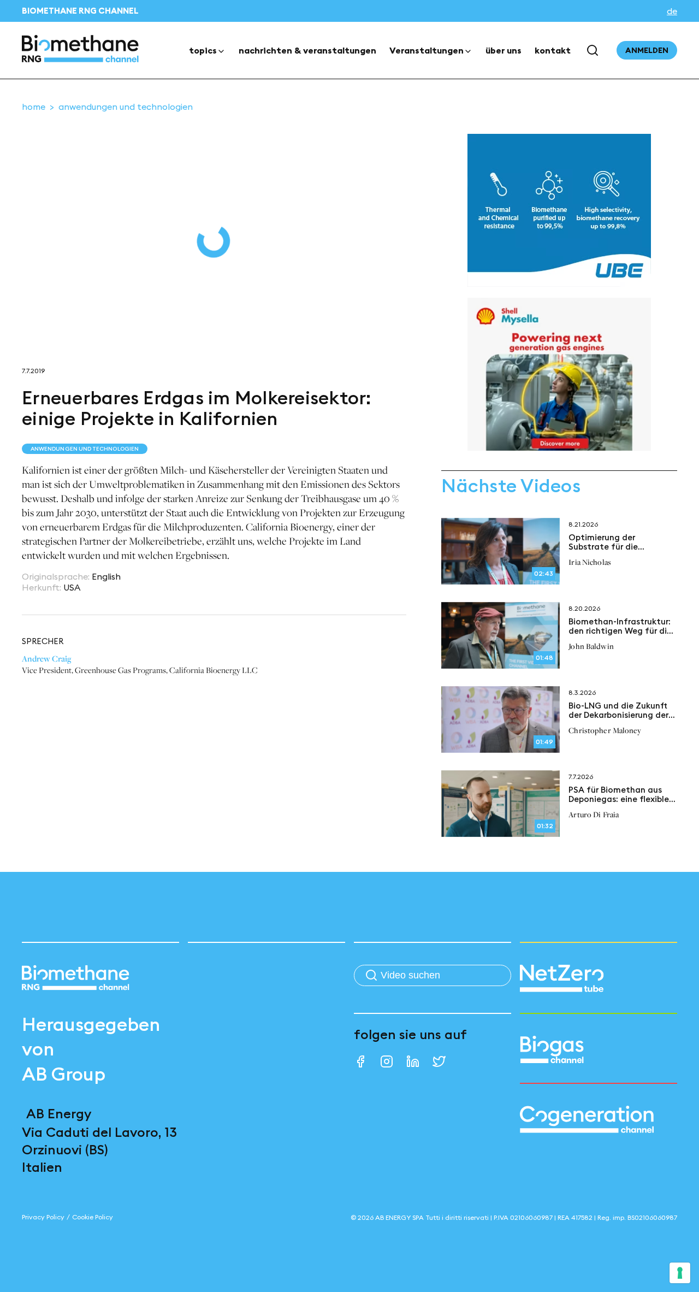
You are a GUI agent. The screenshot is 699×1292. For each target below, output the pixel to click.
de (672, 10)
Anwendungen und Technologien (125, 106)
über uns (503, 50)
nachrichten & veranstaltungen (307, 50)
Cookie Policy (92, 1217)
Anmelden (646, 50)
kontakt (553, 50)
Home (33, 106)
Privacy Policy (43, 1217)
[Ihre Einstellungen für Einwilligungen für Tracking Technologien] (680, 1272)
